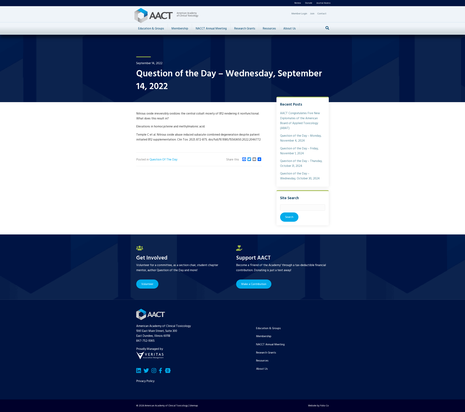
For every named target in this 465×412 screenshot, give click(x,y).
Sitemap (193, 406)
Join (312, 14)
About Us (289, 28)
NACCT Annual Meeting (211, 28)
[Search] (327, 28)
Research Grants (244, 28)
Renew (297, 3)
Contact (321, 14)
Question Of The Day (163, 159)
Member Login (299, 14)
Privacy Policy (145, 381)
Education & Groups (151, 28)
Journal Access (323, 3)
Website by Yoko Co (318, 406)
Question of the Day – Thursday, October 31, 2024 (301, 163)
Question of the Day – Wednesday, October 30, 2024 (300, 176)
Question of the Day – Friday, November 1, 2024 (299, 151)
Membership (179, 28)
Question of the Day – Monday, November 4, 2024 (301, 138)
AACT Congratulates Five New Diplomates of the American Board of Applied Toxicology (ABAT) (300, 121)
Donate (308, 3)
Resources (269, 28)
